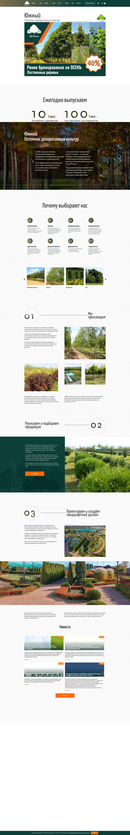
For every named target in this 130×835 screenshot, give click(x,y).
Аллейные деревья (32, 287)
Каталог (46, 3)
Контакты (79, 3)
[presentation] (24, 279)
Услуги (59, 3)
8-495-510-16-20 (90, 3)
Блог (73, 3)
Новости (67, 3)
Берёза (48, 287)
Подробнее (34, 473)
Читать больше (26, 659)
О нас (41, 3)
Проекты (33, 3)
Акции (53, 3)
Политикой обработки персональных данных (79, 833)
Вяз (86, 287)
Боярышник (69, 287)
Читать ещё (65, 695)
